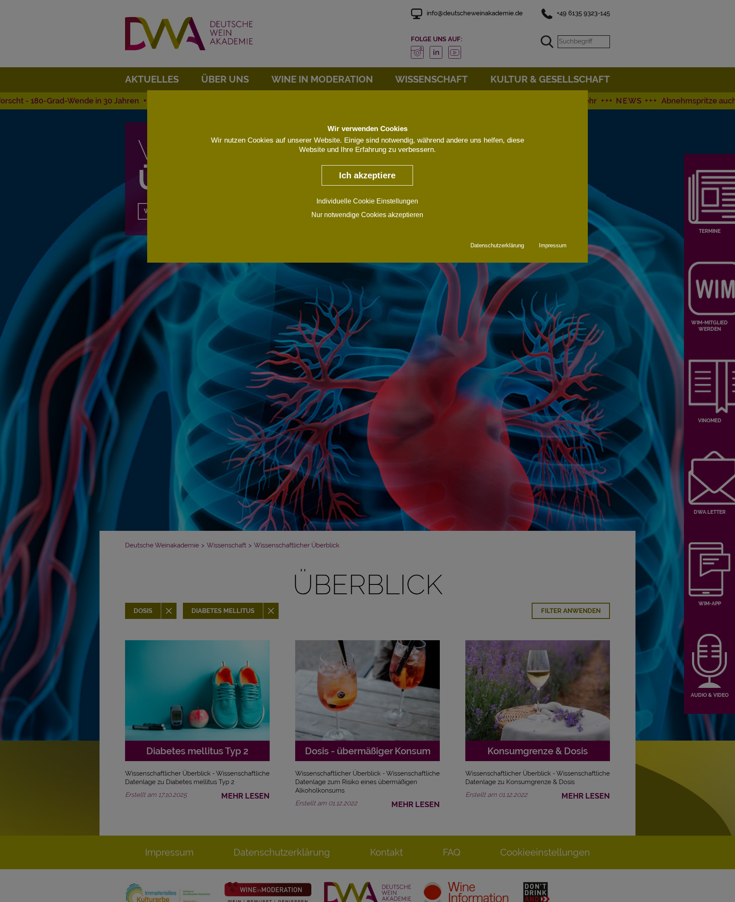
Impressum (553, 245)
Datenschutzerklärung (497, 245)
